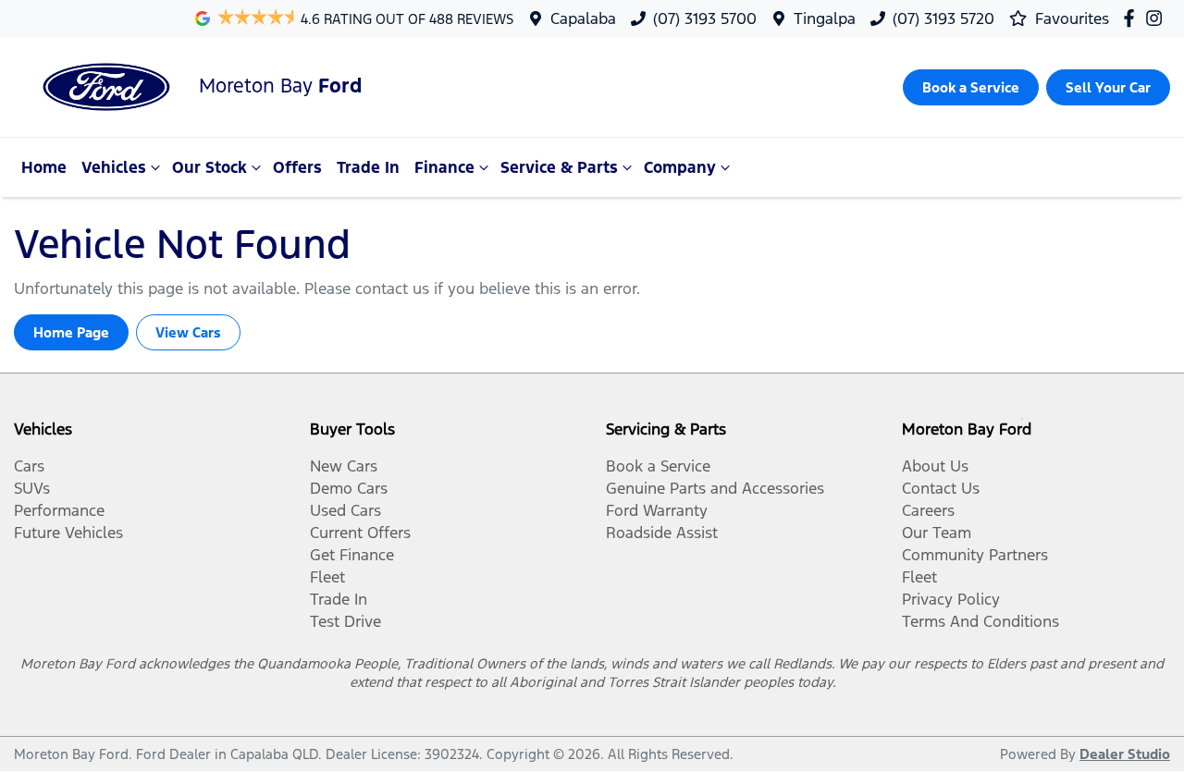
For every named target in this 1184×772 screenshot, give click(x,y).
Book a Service (658, 466)
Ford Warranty (657, 510)
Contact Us (941, 488)
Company (680, 167)
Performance (59, 510)
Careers (928, 510)
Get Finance (352, 555)
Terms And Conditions (980, 621)
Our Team (936, 532)
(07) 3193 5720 (943, 18)
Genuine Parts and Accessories (715, 488)
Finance (444, 167)
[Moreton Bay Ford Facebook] (1132, 18)
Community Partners (975, 555)
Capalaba (583, 18)
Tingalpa (825, 18)
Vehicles (113, 167)
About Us (935, 466)
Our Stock (209, 167)
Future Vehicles (68, 532)
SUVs (32, 488)
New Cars (343, 466)
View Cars (188, 332)
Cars (29, 466)
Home (44, 167)
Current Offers (360, 532)
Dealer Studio (1124, 754)
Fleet (327, 577)
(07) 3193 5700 (705, 18)
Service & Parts (559, 167)
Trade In (368, 167)
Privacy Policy (951, 599)
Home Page (71, 332)
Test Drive (345, 621)
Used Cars (345, 510)
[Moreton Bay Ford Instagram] (1157, 18)
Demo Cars (349, 488)
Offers (297, 167)
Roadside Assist (662, 532)
